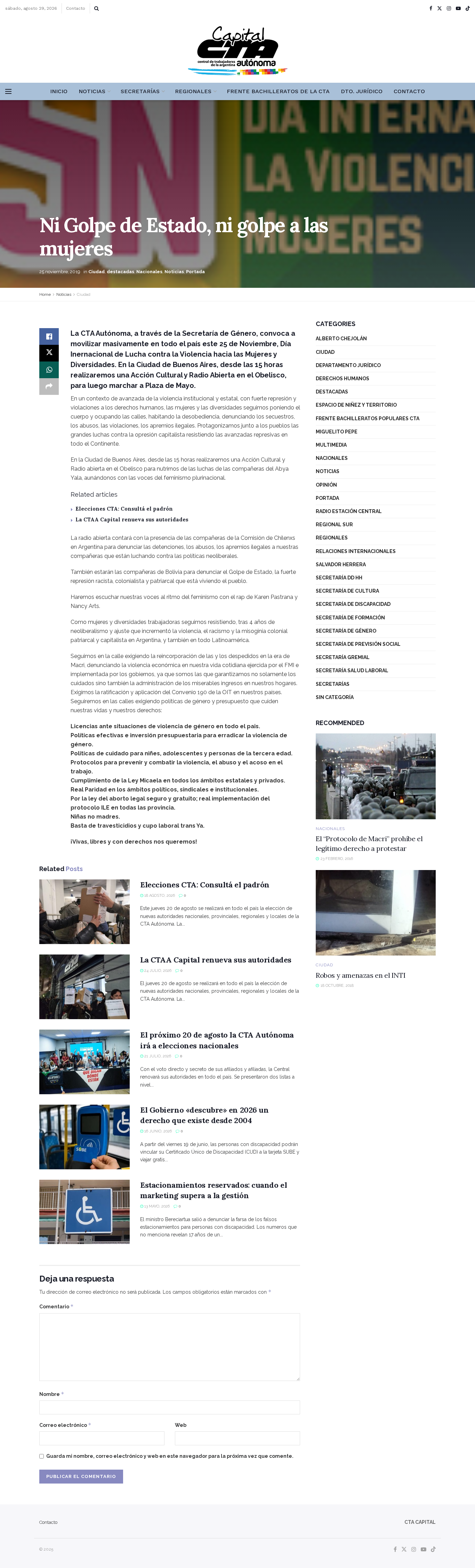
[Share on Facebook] (49, 336)
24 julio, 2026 (157, 970)
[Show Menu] (8, 91)
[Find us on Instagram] (449, 8)
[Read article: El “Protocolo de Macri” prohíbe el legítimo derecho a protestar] (376, 776)
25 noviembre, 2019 (59, 271)
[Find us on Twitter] (439, 8)
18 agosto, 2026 (159, 895)
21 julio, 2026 (157, 1056)
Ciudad (96, 271)
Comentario (56, 1306)
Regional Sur (334, 524)
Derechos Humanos (342, 378)
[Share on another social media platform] (49, 386)
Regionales (193, 91)
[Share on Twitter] (49, 353)
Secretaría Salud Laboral (352, 670)
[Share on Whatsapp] (49, 369)
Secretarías (140, 91)
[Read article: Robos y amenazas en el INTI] (376, 913)
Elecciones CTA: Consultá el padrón (124, 508)
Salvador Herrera (341, 564)
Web (180, 1425)
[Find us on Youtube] (458, 8)
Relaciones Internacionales (356, 551)
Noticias (92, 91)
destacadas (120, 271)
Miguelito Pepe (336, 431)
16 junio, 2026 (157, 1131)
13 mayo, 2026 (156, 1206)
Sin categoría (335, 697)
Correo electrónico (65, 1425)
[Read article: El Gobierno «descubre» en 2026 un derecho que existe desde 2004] (84, 1137)
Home (45, 294)
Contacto (75, 8)
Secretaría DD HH (339, 577)
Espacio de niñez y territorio (356, 405)
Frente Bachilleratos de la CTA (278, 91)
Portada (195, 271)
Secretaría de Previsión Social (358, 644)
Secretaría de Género (346, 631)
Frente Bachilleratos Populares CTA (367, 418)
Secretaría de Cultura (347, 591)
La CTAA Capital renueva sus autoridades (131, 519)
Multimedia (331, 445)
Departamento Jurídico (348, 365)
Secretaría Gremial (343, 657)
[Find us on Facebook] (430, 8)
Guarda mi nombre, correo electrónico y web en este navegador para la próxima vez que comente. (169, 1456)
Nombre (51, 1394)
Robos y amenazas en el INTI (360, 975)
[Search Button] (96, 8)
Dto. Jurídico (362, 91)
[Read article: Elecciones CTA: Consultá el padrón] (84, 911)
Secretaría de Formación (350, 617)
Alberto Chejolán (341, 338)
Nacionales (149, 271)
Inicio (58, 91)
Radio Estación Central (349, 511)
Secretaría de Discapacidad (353, 604)
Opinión (326, 485)
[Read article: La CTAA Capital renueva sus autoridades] (84, 986)
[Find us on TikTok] (468, 8)
